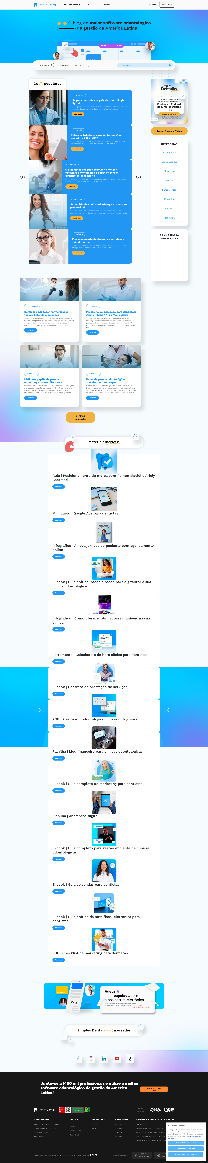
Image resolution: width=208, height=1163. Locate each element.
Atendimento (43, 65)
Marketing (79, 234)
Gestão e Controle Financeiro (45, 1128)
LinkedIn (118, 1132)
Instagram (119, 1124)
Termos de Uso (142, 1124)
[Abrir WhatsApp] (5, 1157)
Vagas (94, 1128)
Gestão (169, 180)
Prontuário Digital (41, 1132)
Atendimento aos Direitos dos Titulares (152, 1136)
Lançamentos (169, 190)
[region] (186, 1141)
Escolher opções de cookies (186, 1154)
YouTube (118, 1136)
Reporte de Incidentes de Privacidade (151, 1140)
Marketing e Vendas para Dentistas (47, 1124)
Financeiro (78, 130)
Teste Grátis (167, 5)
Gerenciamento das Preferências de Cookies (154, 1132)
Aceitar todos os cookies (186, 1143)
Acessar (152, 5)
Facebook (118, 1128)
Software (72, 165)
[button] (75, 5)
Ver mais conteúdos (80, 417)
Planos (94, 1124)
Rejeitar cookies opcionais (186, 1148)
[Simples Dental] (45, 4)
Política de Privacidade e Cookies (149, 1128)
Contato (73, 1127)
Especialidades (61, 65)
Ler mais (78, 114)
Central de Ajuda (76, 1131)
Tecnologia (79, 95)
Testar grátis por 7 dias (169, 131)
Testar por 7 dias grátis (154, 1089)
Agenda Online (40, 1136)
